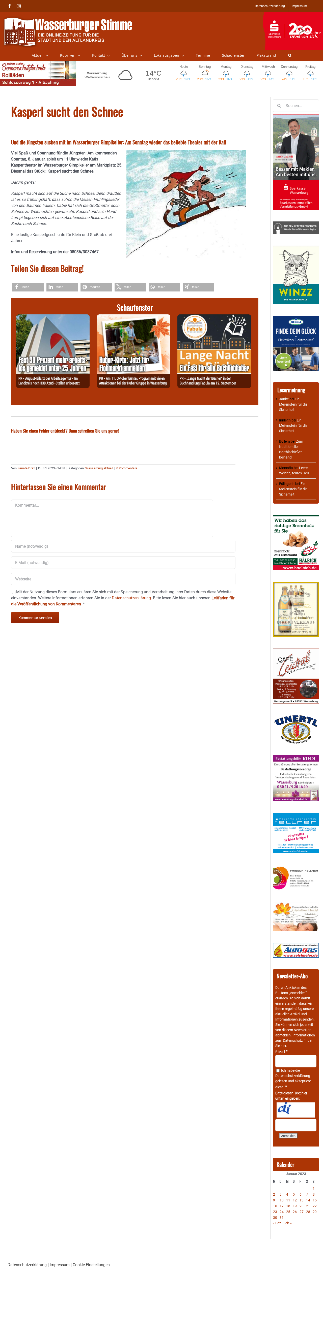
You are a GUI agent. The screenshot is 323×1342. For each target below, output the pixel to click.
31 (282, 1218)
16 (275, 1206)
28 (308, 1212)
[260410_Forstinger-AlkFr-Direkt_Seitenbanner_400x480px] (296, 584)
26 (295, 1212)
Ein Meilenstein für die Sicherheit (293, 404)
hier (283, 1046)
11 (288, 1200)
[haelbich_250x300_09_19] (296, 517)
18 (288, 1206)
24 (282, 1212)
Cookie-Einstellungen (91, 1264)
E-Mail (281, 1052)
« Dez (277, 1223)
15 (315, 1200)
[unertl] (296, 717)
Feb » (287, 1223)
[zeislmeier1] (296, 945)
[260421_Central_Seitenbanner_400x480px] (296, 651)
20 (302, 1206)
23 (275, 1212)
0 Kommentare (126, 468)
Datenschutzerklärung (292, 1076)
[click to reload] (295, 1110)
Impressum (60, 1264)
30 (275, 1218)
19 (295, 1206)
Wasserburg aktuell (99, 468)
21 (308, 1206)
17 (282, 1206)
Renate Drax (26, 468)
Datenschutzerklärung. (132, 598)
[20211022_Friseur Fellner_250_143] (296, 867)
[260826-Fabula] (214, 317)
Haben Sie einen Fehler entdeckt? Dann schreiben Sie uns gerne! (65, 430)
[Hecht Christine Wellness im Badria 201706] (296, 904)
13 (302, 1200)
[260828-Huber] (133, 317)
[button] (290, 55)
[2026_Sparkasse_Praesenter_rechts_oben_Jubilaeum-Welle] (293, 15)
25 (288, 1212)
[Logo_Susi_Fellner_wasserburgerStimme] (296, 815)
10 (282, 1200)
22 (315, 1206)
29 (315, 1212)
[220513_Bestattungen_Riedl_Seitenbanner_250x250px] (296, 758)
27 (302, 1212)
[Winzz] (296, 248)
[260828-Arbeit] (53, 317)
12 (295, 1200)
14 (308, 1200)
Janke (284, 399)
